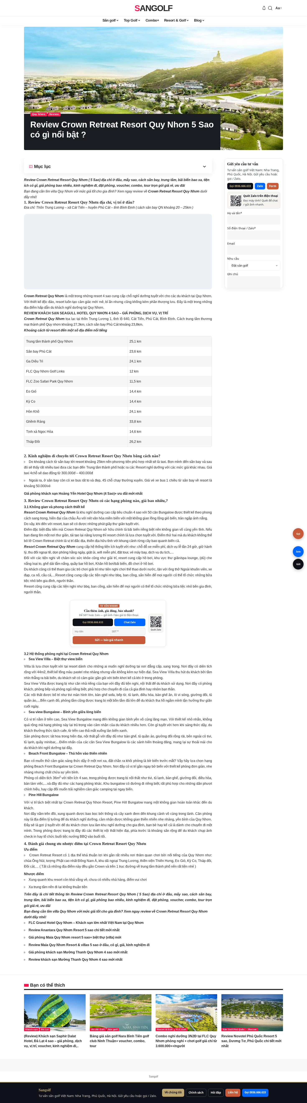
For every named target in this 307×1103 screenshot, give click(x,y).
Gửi (298, 564)
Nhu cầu (233, 259)
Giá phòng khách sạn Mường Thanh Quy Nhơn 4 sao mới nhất (78, 952)
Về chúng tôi (173, 1092)
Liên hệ (233, 1092)
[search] (270, 8)
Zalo (260, 186)
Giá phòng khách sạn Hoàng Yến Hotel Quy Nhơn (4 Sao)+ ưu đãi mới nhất (83, 493)
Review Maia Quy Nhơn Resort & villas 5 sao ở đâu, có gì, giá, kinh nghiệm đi (89, 945)
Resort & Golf (165, 1029)
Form (272, 186)
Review (54, 114)
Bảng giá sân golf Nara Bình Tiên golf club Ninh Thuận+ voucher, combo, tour (119, 1041)
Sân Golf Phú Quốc (234, 1029)
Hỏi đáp (216, 1092)
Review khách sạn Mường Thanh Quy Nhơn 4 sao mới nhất (75, 959)
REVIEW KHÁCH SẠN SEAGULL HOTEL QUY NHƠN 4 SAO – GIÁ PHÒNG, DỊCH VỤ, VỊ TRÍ (96, 313)
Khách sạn (31, 1029)
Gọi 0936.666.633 (92, 622)
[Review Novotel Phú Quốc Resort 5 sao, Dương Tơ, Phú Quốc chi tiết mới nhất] (252, 1012)
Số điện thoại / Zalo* (241, 228)
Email (231, 243)
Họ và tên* (234, 213)
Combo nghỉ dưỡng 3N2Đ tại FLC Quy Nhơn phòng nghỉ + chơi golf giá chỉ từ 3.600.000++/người (186, 1041)
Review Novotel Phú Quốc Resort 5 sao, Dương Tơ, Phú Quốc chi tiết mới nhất (251, 1041)
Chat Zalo (130, 622)
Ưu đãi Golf (97, 1029)
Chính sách (196, 1092)
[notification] (264, 8)
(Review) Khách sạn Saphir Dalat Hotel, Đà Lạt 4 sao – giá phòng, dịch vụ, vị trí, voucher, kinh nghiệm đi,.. (53, 1041)
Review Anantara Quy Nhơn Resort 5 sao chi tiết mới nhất (74, 930)
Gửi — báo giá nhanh (109, 640)
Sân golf (113, 1029)
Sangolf (153, 8)
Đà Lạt (44, 1029)
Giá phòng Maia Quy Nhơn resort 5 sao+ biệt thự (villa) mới (75, 937)
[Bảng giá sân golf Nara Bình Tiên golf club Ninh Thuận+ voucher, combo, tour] (120, 1012)
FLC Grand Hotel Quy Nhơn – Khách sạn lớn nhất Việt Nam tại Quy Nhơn (86, 923)
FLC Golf (181, 1029)
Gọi (298, 533)
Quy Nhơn (38, 114)
